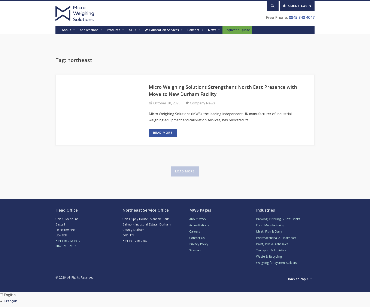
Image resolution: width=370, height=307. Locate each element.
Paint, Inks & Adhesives (272, 244)
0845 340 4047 (302, 17)
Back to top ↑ (298, 279)
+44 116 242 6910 (68, 241)
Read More (162, 133)
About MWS (197, 219)
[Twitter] (308, 30)
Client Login (299, 6)
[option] (187, 301)
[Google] (304, 30)
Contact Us (197, 238)
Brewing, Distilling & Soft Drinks (278, 219)
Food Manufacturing (270, 225)
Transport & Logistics (271, 250)
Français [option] (11, 301)
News (212, 30)
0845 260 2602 (65, 246)
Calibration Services (164, 30)
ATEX (132, 30)
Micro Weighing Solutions (75, 13)
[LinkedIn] (312, 30)
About (66, 30)
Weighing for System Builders (276, 263)
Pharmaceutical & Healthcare (276, 238)
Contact (193, 30)
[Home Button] (57, 30)
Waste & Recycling (269, 256)
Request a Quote (237, 30)
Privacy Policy (198, 244)
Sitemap (195, 250)
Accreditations (199, 225)
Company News (202, 103)
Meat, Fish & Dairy (269, 231)
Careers (194, 231)
